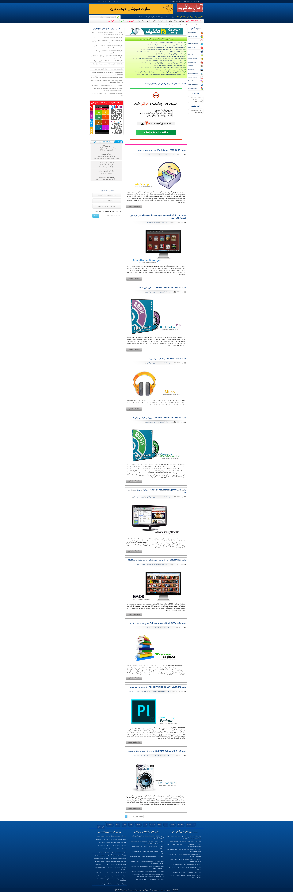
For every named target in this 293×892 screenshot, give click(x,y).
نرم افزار (181, 21)
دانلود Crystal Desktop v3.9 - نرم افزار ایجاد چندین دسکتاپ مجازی (148, 847)
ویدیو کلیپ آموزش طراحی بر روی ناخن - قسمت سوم (112, 845)
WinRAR (190, 66)
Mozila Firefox (192, 32)
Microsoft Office (192, 88)
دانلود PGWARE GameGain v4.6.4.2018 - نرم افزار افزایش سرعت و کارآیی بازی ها (147, 862)
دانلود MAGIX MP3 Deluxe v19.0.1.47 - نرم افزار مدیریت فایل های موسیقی (156, 752)
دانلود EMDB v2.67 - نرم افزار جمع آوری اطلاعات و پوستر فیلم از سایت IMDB (157, 560)
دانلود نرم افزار (177, 24)
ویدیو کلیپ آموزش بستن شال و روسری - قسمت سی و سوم (110, 855)
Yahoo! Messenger (193, 80)
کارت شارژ (101, 827)
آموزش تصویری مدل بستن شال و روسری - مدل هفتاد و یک (110, 864)
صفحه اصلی (116, 1)
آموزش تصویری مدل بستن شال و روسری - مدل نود (112, 851)
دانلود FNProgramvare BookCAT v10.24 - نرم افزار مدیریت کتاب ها (158, 624)
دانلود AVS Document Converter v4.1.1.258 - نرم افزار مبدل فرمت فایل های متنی (147, 867)
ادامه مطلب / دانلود (134, 207)
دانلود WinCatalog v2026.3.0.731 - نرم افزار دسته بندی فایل (162, 151)
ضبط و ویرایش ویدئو (134, 691)
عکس (149, 21)
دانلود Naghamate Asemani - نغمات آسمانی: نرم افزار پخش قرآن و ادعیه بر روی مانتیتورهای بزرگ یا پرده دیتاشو (148, 875)
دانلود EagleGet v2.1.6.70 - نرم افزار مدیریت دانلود (150, 879)
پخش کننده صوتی (134, 755)
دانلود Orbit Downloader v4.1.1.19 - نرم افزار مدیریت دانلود (148, 871)
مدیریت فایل (136, 497)
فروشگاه (109, 824)
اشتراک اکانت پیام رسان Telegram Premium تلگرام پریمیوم (168, 56)
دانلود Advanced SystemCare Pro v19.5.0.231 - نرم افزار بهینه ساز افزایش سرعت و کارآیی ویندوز (107, 33)
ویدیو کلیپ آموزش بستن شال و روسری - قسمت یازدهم (111, 836)
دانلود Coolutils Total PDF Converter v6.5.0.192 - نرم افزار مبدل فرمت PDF (107, 73)
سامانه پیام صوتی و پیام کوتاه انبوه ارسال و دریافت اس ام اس (167, 47)
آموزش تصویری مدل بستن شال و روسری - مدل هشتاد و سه (110, 875)
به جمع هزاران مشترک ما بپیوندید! (107, 195)
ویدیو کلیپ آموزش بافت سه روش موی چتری (114, 848)
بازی (170, 21)
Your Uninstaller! (193, 84)
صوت (143, 21)
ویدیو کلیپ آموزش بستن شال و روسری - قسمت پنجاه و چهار (110, 861)
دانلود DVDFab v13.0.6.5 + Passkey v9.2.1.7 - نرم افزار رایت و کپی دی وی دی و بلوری (107, 41)
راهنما (109, 1)
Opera (190, 40)
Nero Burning (192, 62)
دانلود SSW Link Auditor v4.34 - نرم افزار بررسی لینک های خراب (148, 852)
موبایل (175, 21)
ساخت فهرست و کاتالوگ (164, 24)
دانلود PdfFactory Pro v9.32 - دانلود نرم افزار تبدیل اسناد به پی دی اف (107, 65)
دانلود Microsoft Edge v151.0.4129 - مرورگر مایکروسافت (107, 37)
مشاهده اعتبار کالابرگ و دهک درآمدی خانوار (172, 54)
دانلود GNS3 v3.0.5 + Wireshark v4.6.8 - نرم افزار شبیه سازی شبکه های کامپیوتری (108, 51)
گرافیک (160, 21)
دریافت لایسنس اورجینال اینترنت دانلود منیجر (172, 69)
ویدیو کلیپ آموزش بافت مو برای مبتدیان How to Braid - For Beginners (110, 868)
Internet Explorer (193, 43)
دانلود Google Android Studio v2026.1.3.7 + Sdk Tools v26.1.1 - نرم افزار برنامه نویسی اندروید (108, 89)
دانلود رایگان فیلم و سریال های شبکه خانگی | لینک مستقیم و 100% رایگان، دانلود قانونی (161, 58)
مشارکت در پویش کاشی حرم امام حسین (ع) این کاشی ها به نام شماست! (164, 63)
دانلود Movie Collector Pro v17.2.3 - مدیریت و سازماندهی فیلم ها (159, 418)
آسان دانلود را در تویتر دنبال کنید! (106, 206)
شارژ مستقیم (190, 824)
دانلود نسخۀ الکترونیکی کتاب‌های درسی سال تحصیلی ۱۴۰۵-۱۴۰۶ (167, 44)
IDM (189, 51)
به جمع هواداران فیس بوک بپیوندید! (107, 200)
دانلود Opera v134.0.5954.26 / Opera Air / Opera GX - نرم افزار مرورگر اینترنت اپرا (107, 81)
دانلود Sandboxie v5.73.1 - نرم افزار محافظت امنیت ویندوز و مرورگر (107, 94)
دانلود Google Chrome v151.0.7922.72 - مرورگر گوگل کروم (107, 77)
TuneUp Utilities (192, 58)
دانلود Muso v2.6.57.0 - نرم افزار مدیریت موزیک (167, 359)
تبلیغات (104, 1)
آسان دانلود (190, 8)
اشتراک (96, 215)
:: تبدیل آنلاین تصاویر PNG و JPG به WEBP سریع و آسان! (169, 42)
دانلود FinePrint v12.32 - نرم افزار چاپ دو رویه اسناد (109, 69)
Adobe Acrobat (192, 77)
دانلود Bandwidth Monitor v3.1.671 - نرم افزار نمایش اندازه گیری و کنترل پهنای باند (148, 837)
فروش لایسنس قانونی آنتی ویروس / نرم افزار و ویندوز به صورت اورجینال (165, 49)
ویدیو (138, 21)
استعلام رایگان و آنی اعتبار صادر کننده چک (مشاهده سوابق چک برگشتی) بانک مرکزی (161, 72)
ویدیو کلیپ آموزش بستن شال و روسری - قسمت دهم (112, 842)
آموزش (138, 824)
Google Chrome (192, 36)
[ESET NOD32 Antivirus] (156, 31)
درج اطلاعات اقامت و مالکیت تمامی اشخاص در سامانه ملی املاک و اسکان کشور (163, 74)
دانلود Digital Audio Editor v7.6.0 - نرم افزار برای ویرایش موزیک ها (147, 857)
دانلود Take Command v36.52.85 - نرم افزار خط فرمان (108, 60)
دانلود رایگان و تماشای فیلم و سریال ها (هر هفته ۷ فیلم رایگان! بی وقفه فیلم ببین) (162, 51)
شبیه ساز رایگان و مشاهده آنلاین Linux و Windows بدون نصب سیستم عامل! (164, 67)
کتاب (154, 21)
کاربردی (162, 154)
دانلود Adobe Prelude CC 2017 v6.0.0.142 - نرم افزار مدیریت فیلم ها (157, 687)
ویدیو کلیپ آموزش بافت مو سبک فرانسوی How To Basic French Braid (111, 879)
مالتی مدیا (143, 691)
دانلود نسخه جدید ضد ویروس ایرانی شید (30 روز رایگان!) (165, 84)
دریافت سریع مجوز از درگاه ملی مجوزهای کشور (171, 65)
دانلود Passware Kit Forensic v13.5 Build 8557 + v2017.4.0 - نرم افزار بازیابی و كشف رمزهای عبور (147, 842)
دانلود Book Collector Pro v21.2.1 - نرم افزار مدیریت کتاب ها (161, 288)
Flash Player (191, 47)
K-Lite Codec (191, 54)
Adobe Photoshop (193, 73)
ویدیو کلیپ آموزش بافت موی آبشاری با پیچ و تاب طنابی (111, 883)
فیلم (165, 21)
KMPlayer (191, 69)
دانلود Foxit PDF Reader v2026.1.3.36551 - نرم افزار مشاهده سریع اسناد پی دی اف (108, 46)
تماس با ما (97, 1)
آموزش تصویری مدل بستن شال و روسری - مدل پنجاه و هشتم (110, 858)
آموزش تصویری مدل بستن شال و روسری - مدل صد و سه (111, 872)
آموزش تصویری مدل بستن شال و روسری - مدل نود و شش (110, 839)
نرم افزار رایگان (141, 564)
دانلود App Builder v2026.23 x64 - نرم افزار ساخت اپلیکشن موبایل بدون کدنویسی (107, 56)
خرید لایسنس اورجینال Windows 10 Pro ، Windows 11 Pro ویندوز (166, 60)
